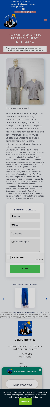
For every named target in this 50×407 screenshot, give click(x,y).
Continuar (25, 402)
